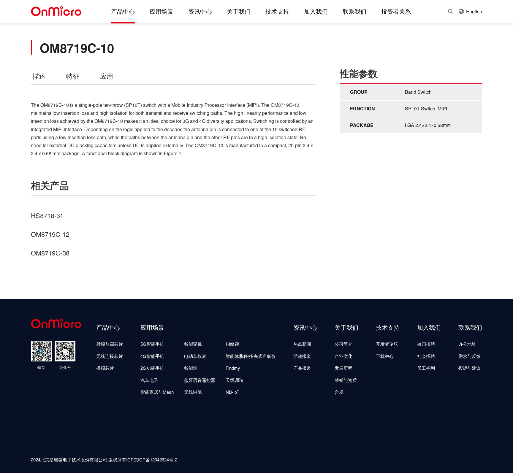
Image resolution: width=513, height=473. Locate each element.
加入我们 (316, 11)
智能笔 (190, 368)
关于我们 (239, 11)
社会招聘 (426, 356)
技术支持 (277, 11)
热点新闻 (302, 344)
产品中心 (123, 11)
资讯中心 (200, 11)
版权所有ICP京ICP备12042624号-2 (142, 459)
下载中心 (385, 356)
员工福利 (426, 368)
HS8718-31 (47, 215)
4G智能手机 (152, 356)
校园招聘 (426, 344)
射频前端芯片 (109, 344)
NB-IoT (232, 392)
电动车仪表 (195, 356)
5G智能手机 (152, 344)
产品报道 (302, 368)
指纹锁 (232, 344)
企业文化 (343, 356)
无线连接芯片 (109, 356)
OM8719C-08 (50, 252)
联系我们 (354, 11)
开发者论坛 (387, 344)
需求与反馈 (469, 356)
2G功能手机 (152, 368)
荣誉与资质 (346, 380)
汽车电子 (149, 380)
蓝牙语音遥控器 (199, 380)
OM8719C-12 (50, 234)
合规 (339, 392)
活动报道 (302, 356)
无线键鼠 (193, 392)
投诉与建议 (469, 368)
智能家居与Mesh (157, 392)
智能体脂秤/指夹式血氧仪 (251, 356)
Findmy (233, 368)
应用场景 (161, 11)
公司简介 (343, 344)
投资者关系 (396, 11)
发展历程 (343, 368)
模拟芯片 (105, 368)
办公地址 (467, 344)
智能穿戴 (193, 344)
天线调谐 (234, 380)
